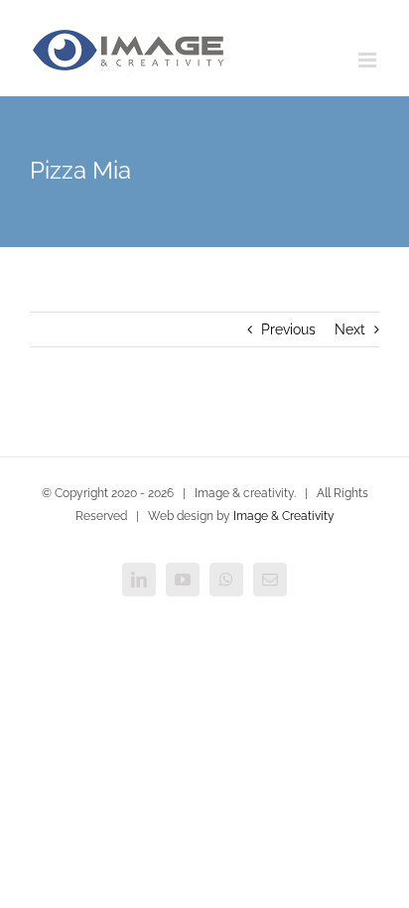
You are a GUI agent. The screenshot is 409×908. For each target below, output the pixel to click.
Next (350, 329)
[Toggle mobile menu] (368, 60)
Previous (288, 329)
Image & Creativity (284, 516)
